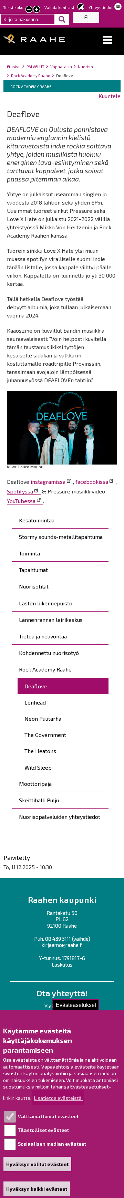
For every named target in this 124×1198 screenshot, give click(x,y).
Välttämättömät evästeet (48, 1116)
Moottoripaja (35, 783)
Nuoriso (85, 66)
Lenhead (35, 702)
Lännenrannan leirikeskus (51, 619)
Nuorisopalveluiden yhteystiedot (59, 816)
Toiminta (29, 553)
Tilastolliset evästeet (43, 1130)
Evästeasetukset (76, 1005)
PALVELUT (35, 66)
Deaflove (35, 686)
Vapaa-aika (61, 66)
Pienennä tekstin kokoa (29, 10)
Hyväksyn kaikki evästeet (36, 1189)
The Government (45, 734)
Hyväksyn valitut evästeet (37, 1164)
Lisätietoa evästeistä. (58, 1098)
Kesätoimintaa (36, 520)
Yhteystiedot (101, 7)
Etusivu (14, 66)
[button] (107, 40)
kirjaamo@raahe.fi (62, 945)
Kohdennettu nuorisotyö (49, 652)
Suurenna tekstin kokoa (36, 10)
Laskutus (62, 964)
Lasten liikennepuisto (45, 603)
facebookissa (91, 481)
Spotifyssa (20, 491)
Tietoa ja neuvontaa (43, 636)
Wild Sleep (38, 767)
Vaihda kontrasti (59, 7)
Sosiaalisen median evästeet (52, 1144)
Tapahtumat (33, 569)
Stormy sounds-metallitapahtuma (61, 536)
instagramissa (48, 481)
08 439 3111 (58, 939)
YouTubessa (21, 501)
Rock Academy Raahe (30, 75)
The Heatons (40, 751)
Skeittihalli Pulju (39, 800)
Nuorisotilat (34, 586)
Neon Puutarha (42, 718)
